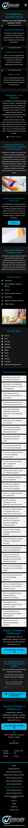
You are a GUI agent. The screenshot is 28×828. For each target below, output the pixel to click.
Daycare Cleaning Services (14, 781)
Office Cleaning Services (14, 772)
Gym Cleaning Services (14, 784)
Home (14, 765)
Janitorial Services (14, 768)
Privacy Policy (14, 809)
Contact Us (14, 806)
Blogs (14, 803)
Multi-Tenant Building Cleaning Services (14, 796)
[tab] (14, 379)
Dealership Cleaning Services (14, 787)
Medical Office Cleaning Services (14, 775)
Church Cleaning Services (14, 793)
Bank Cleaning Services (14, 790)
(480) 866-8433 (14, 743)
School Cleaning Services (14, 778)
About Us (14, 800)
